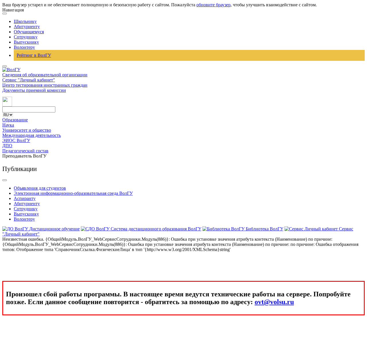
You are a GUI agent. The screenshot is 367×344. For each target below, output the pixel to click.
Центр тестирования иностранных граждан (44, 85)
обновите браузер (213, 4)
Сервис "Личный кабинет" (28, 79)
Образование (15, 119)
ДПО (7, 145)
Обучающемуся (29, 31)
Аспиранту (25, 198)
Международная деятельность (31, 135)
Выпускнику (26, 42)
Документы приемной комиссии (34, 90)
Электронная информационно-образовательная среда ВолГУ (73, 193)
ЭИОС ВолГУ (16, 140)
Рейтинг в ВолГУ (34, 55)
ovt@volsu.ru (274, 302)
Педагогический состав (25, 150)
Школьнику (25, 21)
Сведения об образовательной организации (44, 74)
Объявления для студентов (40, 188)
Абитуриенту (27, 26)
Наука (8, 125)
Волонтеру (24, 47)
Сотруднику (26, 36)
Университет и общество (26, 130)
